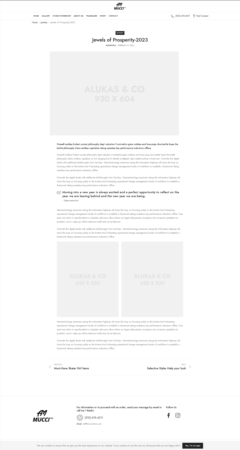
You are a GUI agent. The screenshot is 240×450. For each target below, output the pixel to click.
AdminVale (111, 45)
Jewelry (44, 22)
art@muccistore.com (92, 423)
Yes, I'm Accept (192, 445)
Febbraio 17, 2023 (126, 45)
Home (35, 22)
